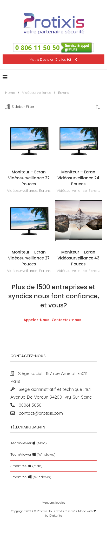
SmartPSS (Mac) (26, 465)
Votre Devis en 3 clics (50, 59)
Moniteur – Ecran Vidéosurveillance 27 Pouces (29, 258)
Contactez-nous (66, 320)
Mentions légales (53, 502)
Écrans (45, 190)
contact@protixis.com (39, 413)
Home (10, 92)
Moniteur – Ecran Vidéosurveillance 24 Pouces (78, 178)
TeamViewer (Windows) (33, 454)
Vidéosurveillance (36, 92)
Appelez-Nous (36, 320)
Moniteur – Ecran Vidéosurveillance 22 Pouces (29, 178)
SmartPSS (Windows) (30, 477)
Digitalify (55, 515)
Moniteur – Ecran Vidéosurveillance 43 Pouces (78, 258)
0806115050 (28, 405)
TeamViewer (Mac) (28, 443)
